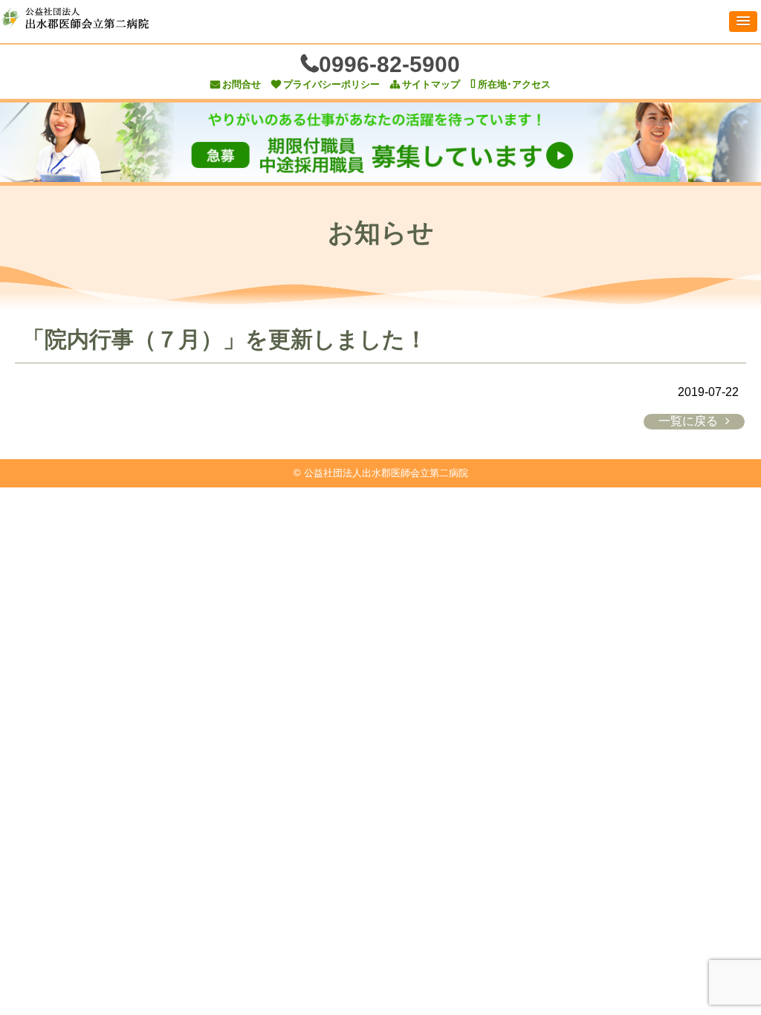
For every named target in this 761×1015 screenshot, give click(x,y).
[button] (743, 21)
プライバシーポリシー (331, 84)
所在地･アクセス (514, 84)
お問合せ (241, 84)
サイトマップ (431, 84)
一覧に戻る (688, 421)
